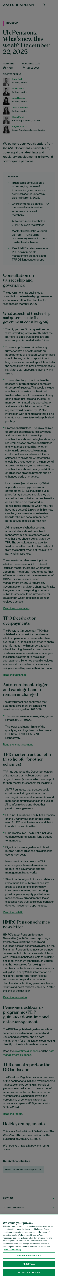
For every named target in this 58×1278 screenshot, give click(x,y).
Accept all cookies (29, 1272)
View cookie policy (12, 1249)
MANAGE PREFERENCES (29, 1255)
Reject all (29, 1264)
